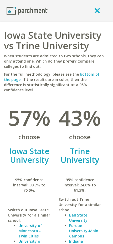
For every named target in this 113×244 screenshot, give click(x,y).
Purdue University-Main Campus (83, 231)
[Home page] (27, 10)
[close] (97, 10)
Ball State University (78, 218)
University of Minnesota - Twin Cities (30, 231)
